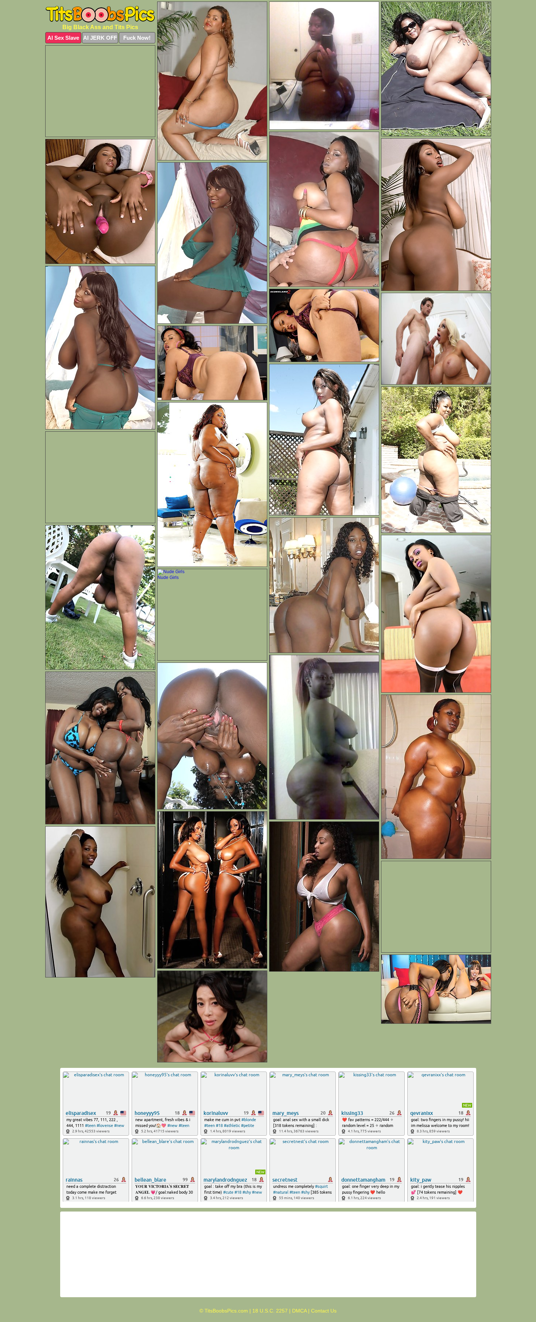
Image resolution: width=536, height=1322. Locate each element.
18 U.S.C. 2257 (270, 1311)
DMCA (299, 1311)
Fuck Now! (137, 38)
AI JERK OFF (100, 38)
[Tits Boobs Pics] (100, 14)
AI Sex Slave (63, 38)
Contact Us (324, 1311)
